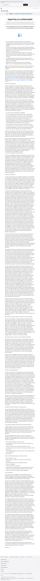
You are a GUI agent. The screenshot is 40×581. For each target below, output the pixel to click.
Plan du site (8, 579)
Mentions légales (4, 11)
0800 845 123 (29, 573)
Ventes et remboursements (29, 578)
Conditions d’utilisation (21, 578)
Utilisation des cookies (13, 578)
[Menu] (39, 8)
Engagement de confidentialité (5, 578)
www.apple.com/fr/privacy (18, 545)
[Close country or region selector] (38, 1)
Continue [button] (25, 4)
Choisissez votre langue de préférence (23, 13)
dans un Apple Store (14, 573)
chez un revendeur (20, 573)
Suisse (2, 575)
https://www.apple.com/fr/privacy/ (14, 78)
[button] (12, 5)
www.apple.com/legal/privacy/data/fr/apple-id (14, 153)
